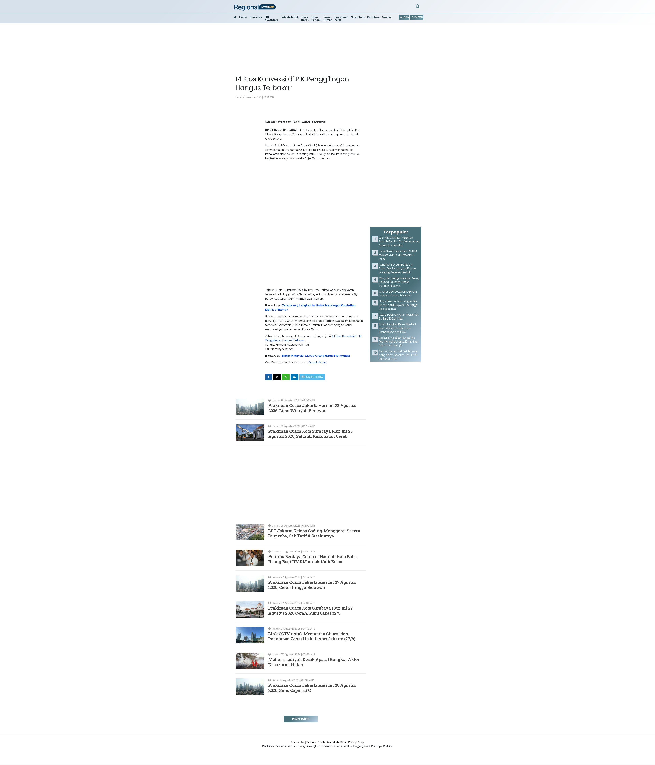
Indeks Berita (300, 719)
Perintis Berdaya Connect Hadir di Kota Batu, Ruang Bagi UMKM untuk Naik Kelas (312, 559)
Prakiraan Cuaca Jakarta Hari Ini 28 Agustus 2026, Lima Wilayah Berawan (312, 408)
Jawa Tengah (316, 18)
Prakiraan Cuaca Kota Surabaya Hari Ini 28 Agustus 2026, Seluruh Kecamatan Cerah (310, 433)
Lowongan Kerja (341, 18)
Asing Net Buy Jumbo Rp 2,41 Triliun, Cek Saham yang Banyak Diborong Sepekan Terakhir (397, 268)
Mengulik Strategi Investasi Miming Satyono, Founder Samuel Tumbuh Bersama (399, 282)
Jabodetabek (290, 17)
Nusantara (358, 17)
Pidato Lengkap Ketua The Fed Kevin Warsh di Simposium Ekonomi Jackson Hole (397, 328)
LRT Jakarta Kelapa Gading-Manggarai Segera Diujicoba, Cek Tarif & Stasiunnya (314, 533)
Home (243, 17)
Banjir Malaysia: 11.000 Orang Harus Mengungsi (316, 355)
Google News (318, 362)
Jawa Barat (305, 18)
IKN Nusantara (272, 18)
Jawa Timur (328, 18)
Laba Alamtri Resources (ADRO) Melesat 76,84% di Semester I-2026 (398, 255)
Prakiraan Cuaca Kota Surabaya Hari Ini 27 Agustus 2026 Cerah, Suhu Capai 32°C (310, 610)
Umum (386, 17)
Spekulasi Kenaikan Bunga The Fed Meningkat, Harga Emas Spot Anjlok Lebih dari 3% (398, 341)
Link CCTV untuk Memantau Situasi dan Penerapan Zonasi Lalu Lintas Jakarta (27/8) (311, 636)
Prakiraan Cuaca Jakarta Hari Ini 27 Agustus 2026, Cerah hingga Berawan (312, 584)
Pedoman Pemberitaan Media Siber (326, 742)
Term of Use (297, 742)
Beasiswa (256, 17)
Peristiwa (373, 17)
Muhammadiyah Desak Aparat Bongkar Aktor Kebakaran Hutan (313, 662)
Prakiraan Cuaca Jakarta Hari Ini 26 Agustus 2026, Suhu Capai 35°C (312, 687)
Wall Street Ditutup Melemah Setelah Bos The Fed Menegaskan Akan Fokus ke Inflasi (399, 241)
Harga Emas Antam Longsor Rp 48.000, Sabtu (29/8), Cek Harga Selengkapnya (398, 305)
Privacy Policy (356, 742)
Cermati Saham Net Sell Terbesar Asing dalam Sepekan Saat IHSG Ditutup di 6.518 (398, 355)
